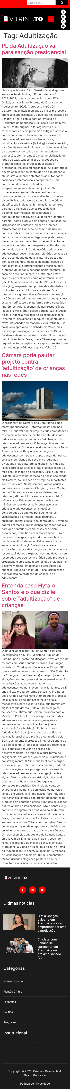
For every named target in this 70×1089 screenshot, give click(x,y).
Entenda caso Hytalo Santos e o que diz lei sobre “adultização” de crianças (31, 595)
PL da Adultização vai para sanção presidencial (34, 48)
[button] (51, 19)
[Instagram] (63, 21)
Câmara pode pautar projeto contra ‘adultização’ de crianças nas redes (33, 365)
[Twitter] (63, 16)
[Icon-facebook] (63, 12)
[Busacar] (62, 2)
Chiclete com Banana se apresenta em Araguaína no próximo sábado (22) (49, 949)
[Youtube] (63, 26)
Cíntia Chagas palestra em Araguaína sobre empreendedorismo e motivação (52, 923)
